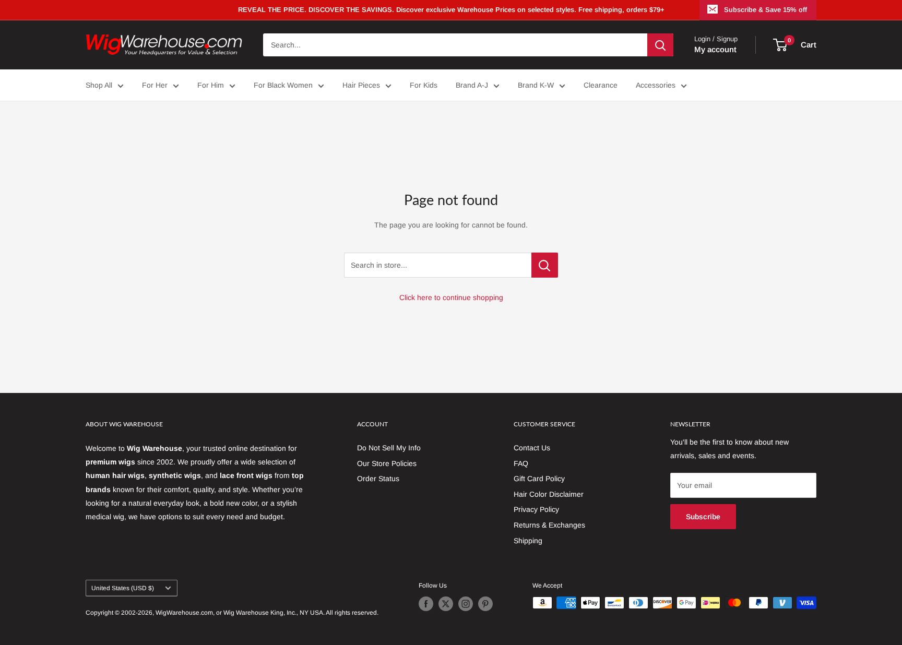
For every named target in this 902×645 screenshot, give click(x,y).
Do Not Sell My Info (389, 448)
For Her (155, 85)
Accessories (655, 85)
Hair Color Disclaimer (549, 494)
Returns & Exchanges (549, 525)
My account (715, 49)
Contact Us (532, 448)
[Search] (660, 44)
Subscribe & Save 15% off (765, 10)
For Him (210, 85)
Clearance (601, 85)
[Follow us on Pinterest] (485, 603)
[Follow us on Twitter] (445, 603)
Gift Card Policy (539, 478)
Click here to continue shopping (451, 297)
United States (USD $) (122, 588)
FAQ (521, 463)
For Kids (423, 85)
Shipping (528, 540)
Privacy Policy (536, 509)
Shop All (99, 85)
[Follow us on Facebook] (426, 603)
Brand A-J (472, 85)
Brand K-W (536, 85)
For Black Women (283, 85)
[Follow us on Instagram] (465, 603)
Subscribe (703, 516)
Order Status (378, 478)
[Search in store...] (544, 265)
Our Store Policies (387, 463)
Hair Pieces (361, 85)
